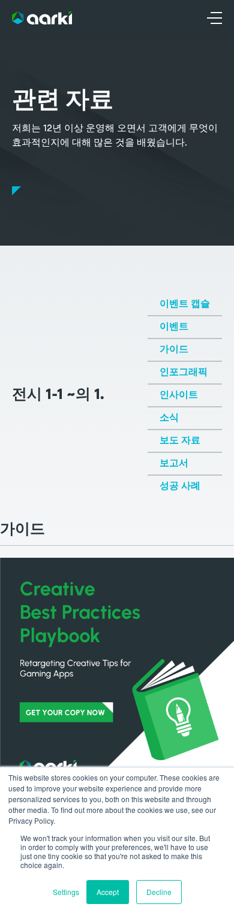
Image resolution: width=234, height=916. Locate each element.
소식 (169, 418)
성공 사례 (180, 486)
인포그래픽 (184, 372)
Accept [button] (108, 892)
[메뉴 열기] (214, 18)
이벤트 (174, 327)
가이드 (174, 350)
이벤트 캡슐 (185, 304)
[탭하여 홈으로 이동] (42, 18)
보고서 (174, 463)
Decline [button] (159, 892)
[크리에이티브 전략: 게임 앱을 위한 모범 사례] (117, 674)
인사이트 (179, 395)
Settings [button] (66, 892)
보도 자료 (180, 441)
